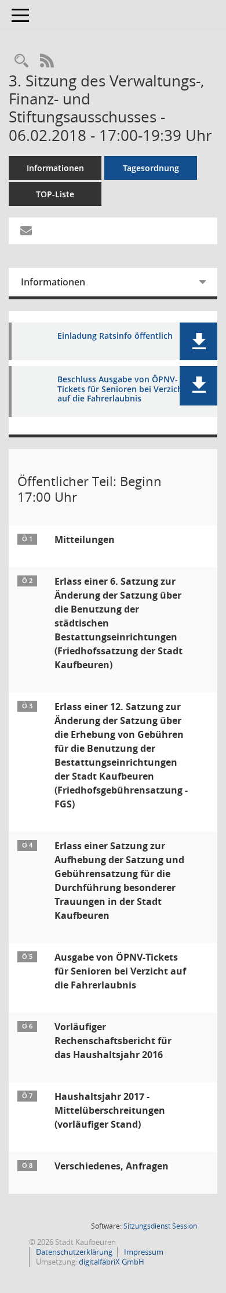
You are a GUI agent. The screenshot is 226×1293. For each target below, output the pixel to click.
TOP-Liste (55, 194)
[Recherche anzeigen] (21, 61)
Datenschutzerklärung (73, 1252)
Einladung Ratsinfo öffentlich (115, 336)
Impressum (142, 1252)
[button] (198, 341)
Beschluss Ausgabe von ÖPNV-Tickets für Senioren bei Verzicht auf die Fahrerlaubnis (121, 389)
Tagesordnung (151, 167)
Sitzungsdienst (160, 1226)
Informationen (55, 167)
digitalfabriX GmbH (111, 1261)
